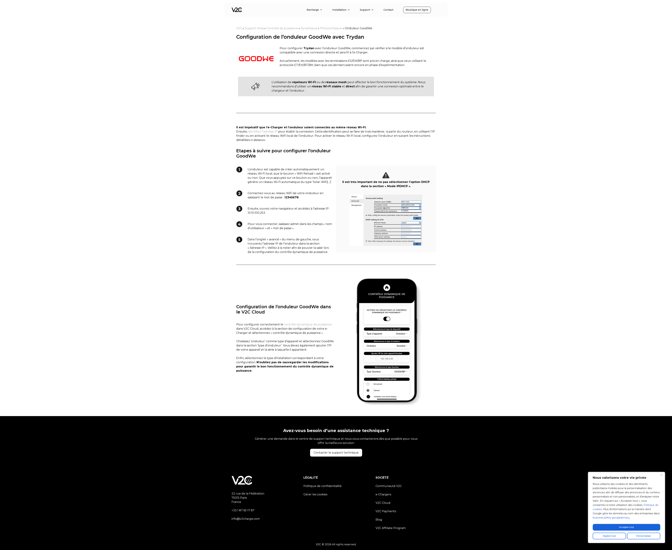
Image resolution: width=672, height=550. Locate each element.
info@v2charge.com (246, 518)
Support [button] (365, 9)
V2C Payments (386, 511)
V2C (239, 28)
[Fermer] (661, 475)
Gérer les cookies (315, 494)
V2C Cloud (383, 502)
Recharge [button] (313, 9)
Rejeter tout (609, 536)
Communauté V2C (389, 486)
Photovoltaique (331, 28)
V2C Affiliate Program (391, 528)
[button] (336, 453)
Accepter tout (626, 527)
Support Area (254, 28)
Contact (388, 9)
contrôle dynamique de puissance (307, 324)
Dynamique (309, 28)
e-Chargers (383, 494)
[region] (626, 507)
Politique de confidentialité (322, 486)
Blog (379, 519)
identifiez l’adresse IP (263, 131)
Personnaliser (643, 536)
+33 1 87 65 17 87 (243, 510)
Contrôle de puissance (282, 28)
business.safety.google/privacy (611, 517)
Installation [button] (339, 9)
